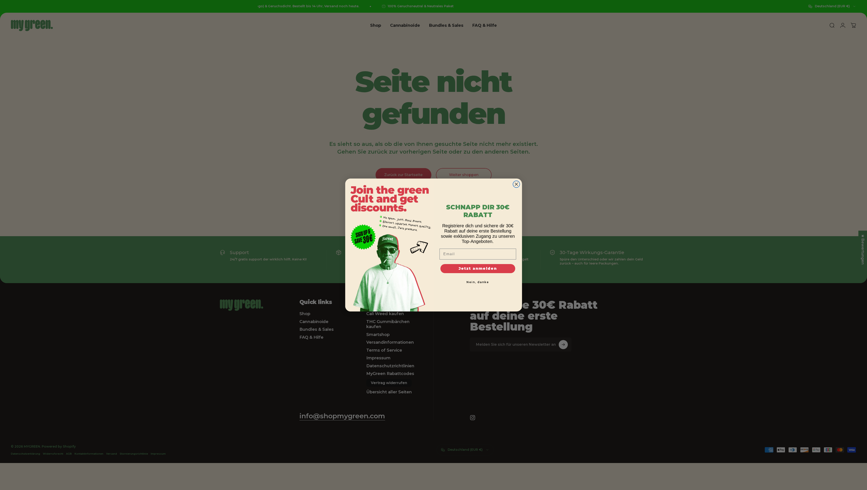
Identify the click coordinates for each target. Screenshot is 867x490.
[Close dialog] (516, 184)
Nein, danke (477, 282)
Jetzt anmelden (478, 268)
